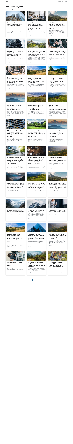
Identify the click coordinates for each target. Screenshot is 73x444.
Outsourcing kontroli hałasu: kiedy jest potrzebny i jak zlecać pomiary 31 (57, 212)
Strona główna (64, 1)
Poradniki (59, 1)
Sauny (7, 1)
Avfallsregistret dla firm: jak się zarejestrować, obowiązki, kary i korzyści (14, 264)
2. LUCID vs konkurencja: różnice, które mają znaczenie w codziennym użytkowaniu (15, 212)
